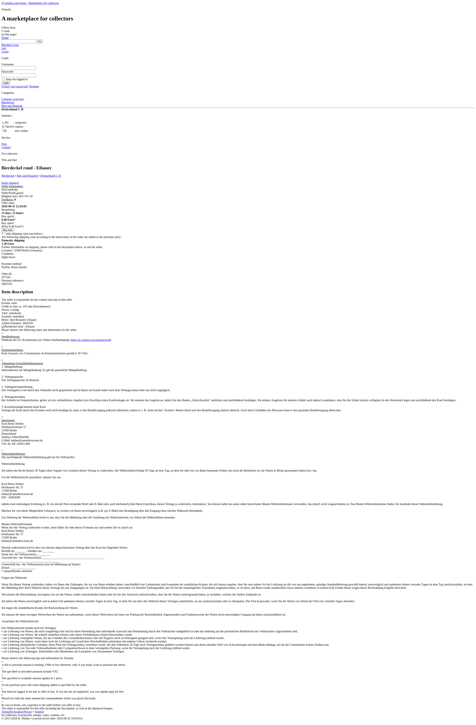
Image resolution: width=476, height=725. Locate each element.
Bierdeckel (7, 102)
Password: (7, 71)
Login (5, 51)
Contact (6, 147)
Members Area (10, 45)
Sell (3, 48)
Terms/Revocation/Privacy (17, 711)
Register (34, 86)
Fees (4, 144)
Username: (7, 64)
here (111, 691)
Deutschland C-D (50, 175)
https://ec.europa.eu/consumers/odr (91, 339)
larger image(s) (10, 182)
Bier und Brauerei (11, 105)
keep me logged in (17, 79)
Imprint (39, 711)
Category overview (12, 99)
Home (5, 37)
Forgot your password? (15, 86)
